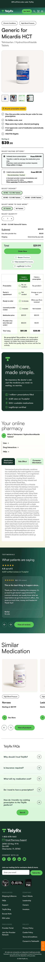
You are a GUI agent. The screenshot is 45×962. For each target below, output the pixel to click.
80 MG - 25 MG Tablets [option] (33, 197)
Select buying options (13, 151)
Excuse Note (7, 914)
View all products (24, 728)
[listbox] (22, 196)
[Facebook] (4, 859)
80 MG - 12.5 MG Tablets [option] (11, 197)
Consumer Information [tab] (36, 461)
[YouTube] (24, 859)
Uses (5, 443)
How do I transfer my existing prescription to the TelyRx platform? (17, 802)
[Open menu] (41, 11)
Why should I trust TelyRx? (16, 757)
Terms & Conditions (30, 937)
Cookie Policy (28, 932)
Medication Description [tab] (8, 461)
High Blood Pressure (27, 23)
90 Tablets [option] (19, 208)
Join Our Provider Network (8, 933)
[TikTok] (14, 859)
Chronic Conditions (9, 23)
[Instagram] (9, 859)
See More (12, 718)
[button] (5, 98)
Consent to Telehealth (31, 941)
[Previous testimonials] (4, 624)
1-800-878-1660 (9, 836)
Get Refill (27, 11)
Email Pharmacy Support (16, 840)
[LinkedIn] (19, 859)
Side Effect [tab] (22, 461)
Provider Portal (8, 928)
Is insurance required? (14, 768)
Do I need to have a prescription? (19, 790)
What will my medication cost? (17, 779)
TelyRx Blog (6, 909)
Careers (26, 905)
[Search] (34, 11)
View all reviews (24, 625)
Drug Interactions (9, 447)
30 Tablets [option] (7, 208)
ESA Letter (6, 918)
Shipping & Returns (9, 896)
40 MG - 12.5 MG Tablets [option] (12, 193)
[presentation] (4, 727)
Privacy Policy (28, 928)
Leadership (27, 900)
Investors (26, 909)
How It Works (28, 896)
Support (5, 905)
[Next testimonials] (10, 624)
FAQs (5, 452)
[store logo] (11, 11)
